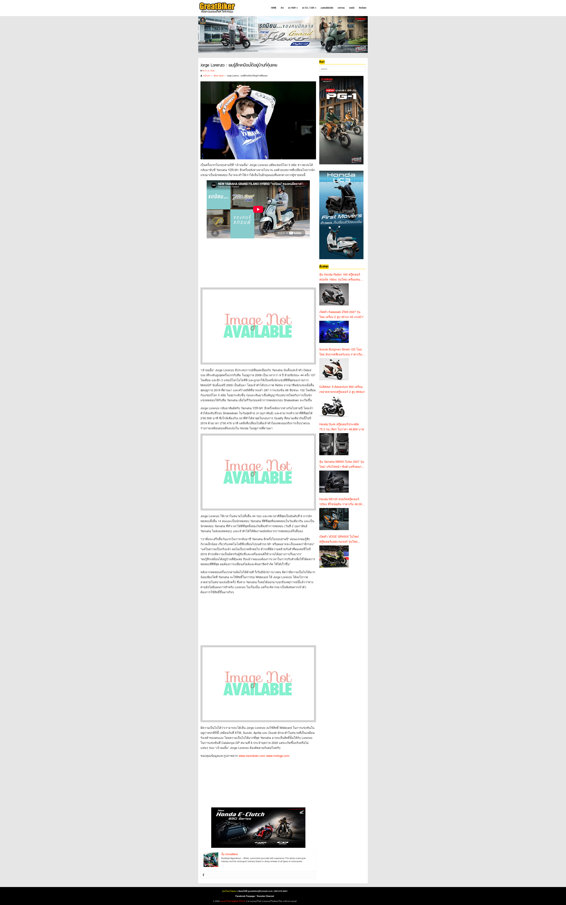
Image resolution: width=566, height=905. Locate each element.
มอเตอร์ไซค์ (225, 901)
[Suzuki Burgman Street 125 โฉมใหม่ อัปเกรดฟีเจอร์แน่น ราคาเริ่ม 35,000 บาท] (334, 369)
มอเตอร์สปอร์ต (327, 8)
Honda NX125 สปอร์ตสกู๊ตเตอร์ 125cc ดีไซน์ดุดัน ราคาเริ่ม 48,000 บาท (341, 502)
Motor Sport (219, 75)
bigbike (235, 901)
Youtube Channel (265, 896)
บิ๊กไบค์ (242, 901)
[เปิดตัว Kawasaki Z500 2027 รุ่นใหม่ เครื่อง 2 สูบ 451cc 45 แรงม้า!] (334, 332)
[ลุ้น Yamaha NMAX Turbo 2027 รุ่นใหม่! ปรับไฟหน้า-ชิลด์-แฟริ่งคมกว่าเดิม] (334, 482)
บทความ (341, 8)
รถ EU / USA (309, 8)
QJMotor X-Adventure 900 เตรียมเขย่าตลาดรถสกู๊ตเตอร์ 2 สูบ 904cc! (342, 389)
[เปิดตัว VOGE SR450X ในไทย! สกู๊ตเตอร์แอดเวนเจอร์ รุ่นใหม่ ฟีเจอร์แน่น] (334, 556)
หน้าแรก (206, 75)
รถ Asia (293, 8)
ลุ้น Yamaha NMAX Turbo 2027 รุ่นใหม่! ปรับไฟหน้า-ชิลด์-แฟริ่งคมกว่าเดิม (342, 464)
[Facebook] (203, 875)
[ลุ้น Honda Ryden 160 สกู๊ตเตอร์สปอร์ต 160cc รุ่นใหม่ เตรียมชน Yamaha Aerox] (334, 294)
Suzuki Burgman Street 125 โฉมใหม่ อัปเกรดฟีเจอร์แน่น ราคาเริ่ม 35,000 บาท (340, 352)
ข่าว (282, 8)
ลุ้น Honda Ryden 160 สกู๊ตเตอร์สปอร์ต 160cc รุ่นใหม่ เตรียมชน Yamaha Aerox (339, 277)
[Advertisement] (254, 260)
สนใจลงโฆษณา (230, 891)
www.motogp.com (277, 755)
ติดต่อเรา (362, 8)
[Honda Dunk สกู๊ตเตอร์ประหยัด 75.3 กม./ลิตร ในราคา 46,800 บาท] (334, 444)
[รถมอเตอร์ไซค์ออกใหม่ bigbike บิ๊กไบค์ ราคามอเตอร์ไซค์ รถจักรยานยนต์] (217, 8)
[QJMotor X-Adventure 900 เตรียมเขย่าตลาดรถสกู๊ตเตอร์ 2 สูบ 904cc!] (334, 407)
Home (273, 8)
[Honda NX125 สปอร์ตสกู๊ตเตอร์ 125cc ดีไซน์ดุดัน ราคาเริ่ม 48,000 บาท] (334, 519)
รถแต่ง (351, 8)
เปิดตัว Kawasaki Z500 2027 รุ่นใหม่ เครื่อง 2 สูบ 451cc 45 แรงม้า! (341, 314)
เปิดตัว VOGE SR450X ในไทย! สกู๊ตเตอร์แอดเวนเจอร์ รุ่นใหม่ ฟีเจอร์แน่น (339, 539)
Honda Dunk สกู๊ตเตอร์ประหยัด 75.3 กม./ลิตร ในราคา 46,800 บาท (341, 426)
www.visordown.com (252, 755)
